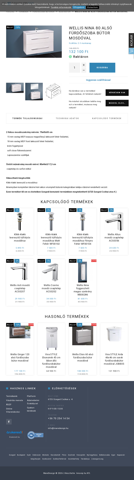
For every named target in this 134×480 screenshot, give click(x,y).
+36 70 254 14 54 (59, 418)
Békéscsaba (104, 455)
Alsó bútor (65, 12)
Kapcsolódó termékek (107, 118)
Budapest (21, 455)
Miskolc (45, 455)
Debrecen (37, 455)
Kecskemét (55, 455)
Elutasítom (92, 7)
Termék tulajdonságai (27, 118)
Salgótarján (35, 459)
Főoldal (10, 12)
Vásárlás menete (14, 400)
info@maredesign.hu (58, 428)
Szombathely (73, 459)
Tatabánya (85, 459)
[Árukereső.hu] (14, 433)
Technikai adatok (67, 118)
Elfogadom (79, 7)
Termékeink (11, 396)
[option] (34, 42)
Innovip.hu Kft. (83, 473)
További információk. (61, 7)
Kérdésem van (117, 93)
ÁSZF (9, 404)
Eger (113, 455)
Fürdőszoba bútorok (43, 12)
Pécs (64, 455)
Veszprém (81, 455)
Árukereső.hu (14, 437)
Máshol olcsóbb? (119, 103)
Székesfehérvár (59, 459)
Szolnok (71, 455)
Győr (29, 455)
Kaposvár (121, 455)
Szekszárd (46, 459)
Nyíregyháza (92, 455)
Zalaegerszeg (97, 459)
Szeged (12, 455)
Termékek (23, 12)
